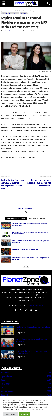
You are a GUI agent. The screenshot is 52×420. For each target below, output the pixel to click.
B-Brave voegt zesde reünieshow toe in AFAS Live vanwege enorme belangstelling (30, 241)
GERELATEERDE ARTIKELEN (16, 218)
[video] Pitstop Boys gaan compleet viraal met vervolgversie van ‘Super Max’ (12, 184)
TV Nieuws (5, 383)
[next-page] (27, 266)
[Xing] (26, 212)
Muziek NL (24, 13)
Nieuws (9, 9)
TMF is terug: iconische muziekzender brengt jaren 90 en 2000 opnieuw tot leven (29, 224)
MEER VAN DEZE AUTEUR (37, 218)
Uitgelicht (5, 372)
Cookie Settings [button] (10, 414)
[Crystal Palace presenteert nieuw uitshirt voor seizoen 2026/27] (7, 342)
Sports (3, 380)
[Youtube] (36, 311)
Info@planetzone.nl (36, 305)
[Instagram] (21, 311)
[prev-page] (24, 266)
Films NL (4, 395)
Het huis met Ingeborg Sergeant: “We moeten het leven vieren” (39, 183)
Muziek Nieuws (18, 9)
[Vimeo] (31, 311)
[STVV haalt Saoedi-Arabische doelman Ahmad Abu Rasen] (7, 330)
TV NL (3, 387)
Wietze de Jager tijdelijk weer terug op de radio (25, 249)
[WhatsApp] (15, 36)
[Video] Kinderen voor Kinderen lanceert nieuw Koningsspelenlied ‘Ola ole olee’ (30, 258)
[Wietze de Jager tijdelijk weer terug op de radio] (6, 251)
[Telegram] (21, 36)
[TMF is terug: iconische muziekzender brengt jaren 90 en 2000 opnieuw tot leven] (6, 225)
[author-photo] (26, 200)
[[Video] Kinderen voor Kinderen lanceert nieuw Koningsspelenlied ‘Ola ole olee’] (6, 259)
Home (3, 9)
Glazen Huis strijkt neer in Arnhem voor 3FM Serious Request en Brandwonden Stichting (30, 232)
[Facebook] (3, 36)
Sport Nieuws (6, 376)
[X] (9, 36)
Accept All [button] (24, 414)
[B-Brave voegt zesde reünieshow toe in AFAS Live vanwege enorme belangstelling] (6, 242)
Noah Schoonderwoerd (13, 31)
